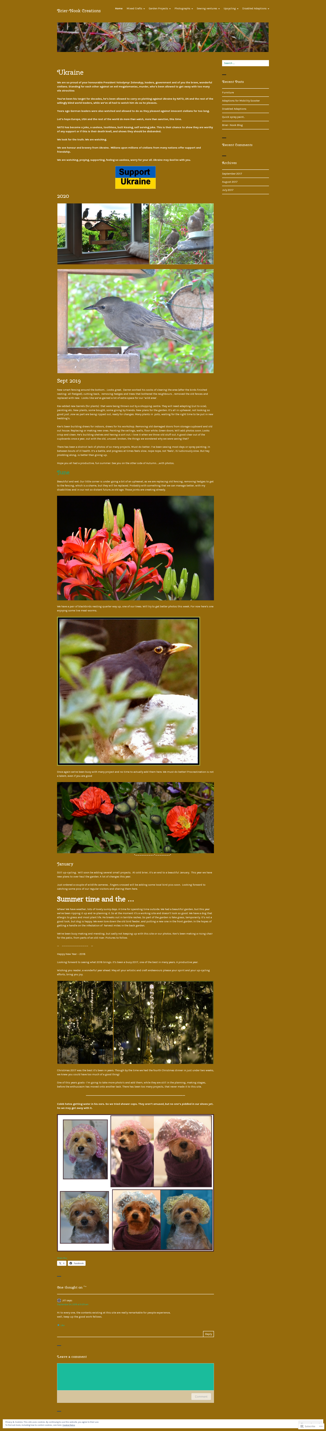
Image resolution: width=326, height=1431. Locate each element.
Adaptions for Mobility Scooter (241, 100)
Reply (208, 1334)
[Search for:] (245, 63)
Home (119, 8)
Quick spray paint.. (233, 117)
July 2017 (227, 190)
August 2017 (230, 181)
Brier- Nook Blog (232, 125)
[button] (103, 234)
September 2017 (232, 173)
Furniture (228, 92)
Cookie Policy (68, 1425)
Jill (64, 1300)
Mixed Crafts (134, 8)
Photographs (182, 8)
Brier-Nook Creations (79, 11)
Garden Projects (158, 8)
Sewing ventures (207, 8)
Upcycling (230, 8)
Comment (201, 1396)
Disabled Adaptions (254, 8)
